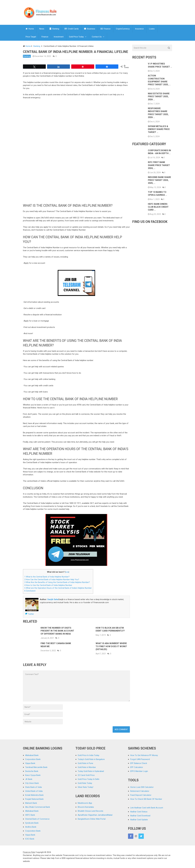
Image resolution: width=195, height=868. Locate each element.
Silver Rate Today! (85, 787)
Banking (55, 29)
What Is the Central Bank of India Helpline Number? (47, 577)
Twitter (30, 614)
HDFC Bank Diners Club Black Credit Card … (158, 207)
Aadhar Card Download (140, 815)
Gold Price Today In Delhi (88, 779)
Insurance (139, 29)
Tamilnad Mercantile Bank (36, 767)
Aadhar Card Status (138, 811)
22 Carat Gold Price (86, 775)
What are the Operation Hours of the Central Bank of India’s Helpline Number (58, 588)
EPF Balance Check (138, 763)
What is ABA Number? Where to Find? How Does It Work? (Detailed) (111, 646)
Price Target (31, 37)
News (41, 29)
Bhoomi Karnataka (86, 807)
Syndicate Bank (31, 823)
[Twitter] (141, 836)
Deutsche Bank (31, 771)
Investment (59, 37)
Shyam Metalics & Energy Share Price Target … (159, 129)
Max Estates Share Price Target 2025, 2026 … (159, 96)
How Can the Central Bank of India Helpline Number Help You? (51, 579)
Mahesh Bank (31, 803)
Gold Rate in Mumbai (87, 767)
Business (91, 29)
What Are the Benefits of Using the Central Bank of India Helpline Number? (57, 582)
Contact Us (97, 37)
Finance (106, 29)
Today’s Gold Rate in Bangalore (91, 759)
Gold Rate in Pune (85, 763)
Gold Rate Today (85, 783)
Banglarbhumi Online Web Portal (91, 819)
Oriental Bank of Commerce (37, 819)
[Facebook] (130, 836)
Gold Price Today (76, 37)
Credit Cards (73, 29)
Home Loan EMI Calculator (142, 787)
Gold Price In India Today (88, 755)
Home (31, 29)
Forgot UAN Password (140, 759)
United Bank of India (34, 791)
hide (67, 572)
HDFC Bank (30, 815)
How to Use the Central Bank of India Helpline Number (48, 585)
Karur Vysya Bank (32, 775)
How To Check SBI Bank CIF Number (146, 799)
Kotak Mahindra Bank (34, 795)
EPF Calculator (136, 767)
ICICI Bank (29, 839)
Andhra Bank (30, 827)
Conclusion (30, 591)
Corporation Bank (32, 759)
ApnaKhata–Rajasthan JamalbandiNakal (95, 815)
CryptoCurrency (123, 29)
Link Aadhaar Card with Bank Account (146, 807)
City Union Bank (32, 783)
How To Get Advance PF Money (144, 755)
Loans (152, 29)
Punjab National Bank (34, 799)
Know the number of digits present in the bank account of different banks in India (57, 631)
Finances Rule (29, 852)
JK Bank (28, 779)
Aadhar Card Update (139, 819)
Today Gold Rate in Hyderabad (91, 771)
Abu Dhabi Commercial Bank (37, 807)
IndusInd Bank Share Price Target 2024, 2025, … (159, 180)
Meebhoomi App (85, 803)
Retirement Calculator (139, 791)
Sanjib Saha (52, 599)
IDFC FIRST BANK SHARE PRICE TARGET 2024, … (159, 165)
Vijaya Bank (30, 763)
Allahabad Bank (31, 755)
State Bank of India (33, 787)
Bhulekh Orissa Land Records (90, 811)
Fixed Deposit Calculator (140, 795)
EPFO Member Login (139, 771)
